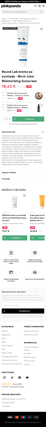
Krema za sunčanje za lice (29, 23)
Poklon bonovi (29, 361)
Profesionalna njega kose (12, 364)
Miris (4, 342)
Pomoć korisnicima (31, 331)
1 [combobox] (3, 98)
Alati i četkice (7, 345)
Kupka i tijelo (7, 353)
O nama (27, 364)
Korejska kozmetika (28, 18)
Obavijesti (6, 406)
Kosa (4, 338)
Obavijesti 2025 (8, 402)
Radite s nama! (30, 357)
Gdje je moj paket (31, 335)
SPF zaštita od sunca (21, 21)
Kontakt (27, 353)
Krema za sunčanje (9, 23)
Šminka (5, 331)
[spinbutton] (6, 119)
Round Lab (13, 18)
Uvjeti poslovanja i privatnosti (14, 399)
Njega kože (6, 21)
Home (5, 18)
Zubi (3, 349)
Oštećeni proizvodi (9, 360)
